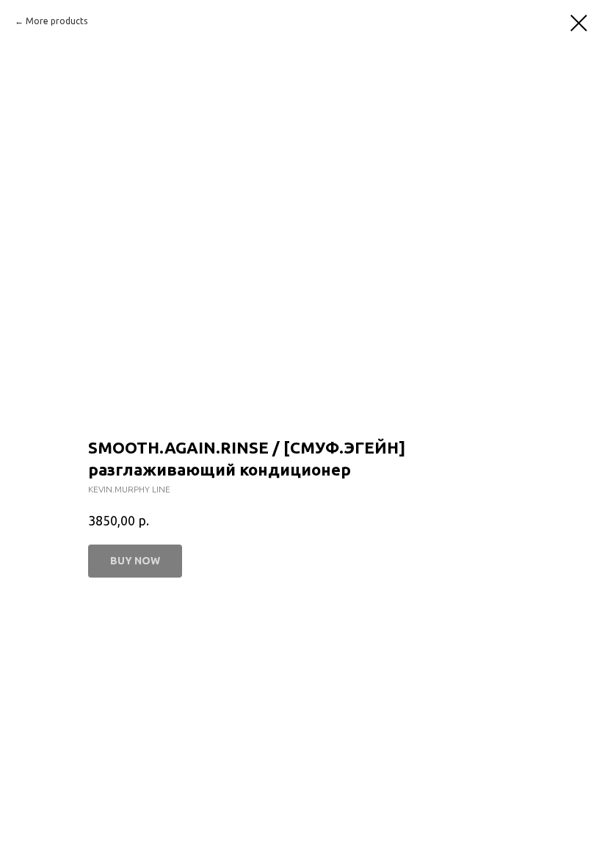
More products (56, 21)
